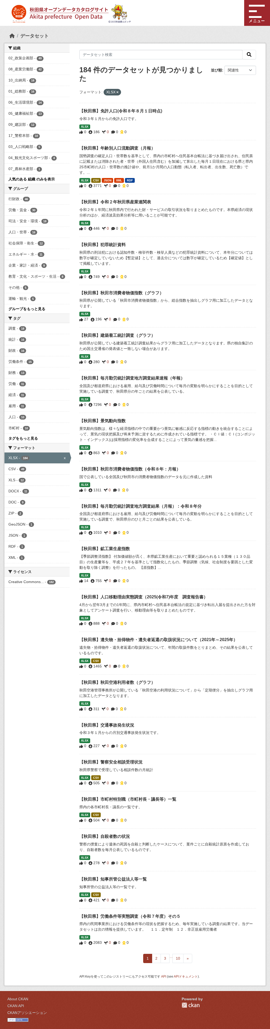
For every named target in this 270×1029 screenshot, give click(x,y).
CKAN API (15, 1006)
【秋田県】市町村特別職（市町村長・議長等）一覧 (127, 799)
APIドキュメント (186, 976)
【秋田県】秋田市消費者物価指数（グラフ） (121, 293)
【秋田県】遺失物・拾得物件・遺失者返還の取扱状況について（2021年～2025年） (158, 639)
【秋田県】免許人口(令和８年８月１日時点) (120, 111)
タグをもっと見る (23, 438)
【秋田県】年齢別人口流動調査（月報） (117, 148)
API (163, 976)
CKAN (191, 1005)
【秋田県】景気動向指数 (102, 421)
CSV (96, 180)
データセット (34, 36)
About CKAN (17, 999)
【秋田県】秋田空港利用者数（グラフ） (117, 682)
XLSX (84, 126)
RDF (130, 180)
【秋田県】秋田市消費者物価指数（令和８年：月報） (130, 469)
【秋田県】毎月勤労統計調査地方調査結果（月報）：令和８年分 (140, 506)
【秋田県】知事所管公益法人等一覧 (113, 879)
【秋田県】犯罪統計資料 (102, 244)
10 (178, 958)
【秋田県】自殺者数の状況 (104, 836)
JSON (108, 180)
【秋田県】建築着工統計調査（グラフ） (117, 335)
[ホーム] (12, 36)
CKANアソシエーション (27, 1013)
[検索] (249, 54)
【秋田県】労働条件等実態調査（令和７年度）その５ (130, 916)
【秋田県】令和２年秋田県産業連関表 (115, 202)
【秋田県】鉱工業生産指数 (104, 548)
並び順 (216, 70)
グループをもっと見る (26, 309)
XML (119, 180)
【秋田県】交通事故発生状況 (106, 725)
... (171, 956)
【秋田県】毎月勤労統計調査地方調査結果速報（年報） (132, 378)
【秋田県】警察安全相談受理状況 (111, 762)
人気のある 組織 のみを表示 (31, 179)
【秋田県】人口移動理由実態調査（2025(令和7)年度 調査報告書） (143, 597)
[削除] (117, 92)
